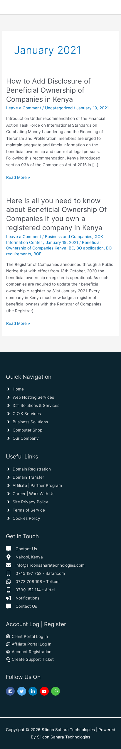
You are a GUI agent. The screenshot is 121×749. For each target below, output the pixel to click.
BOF (37, 254)
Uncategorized (59, 108)
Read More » (18, 177)
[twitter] (22, 691)
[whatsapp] (56, 691)
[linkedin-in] (33, 691)
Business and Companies (68, 236)
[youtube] (45, 691)
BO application (90, 248)
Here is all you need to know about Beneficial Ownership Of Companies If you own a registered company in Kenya (56, 214)
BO (71, 248)
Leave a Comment (23, 108)
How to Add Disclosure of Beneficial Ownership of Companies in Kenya (48, 90)
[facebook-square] (11, 691)
